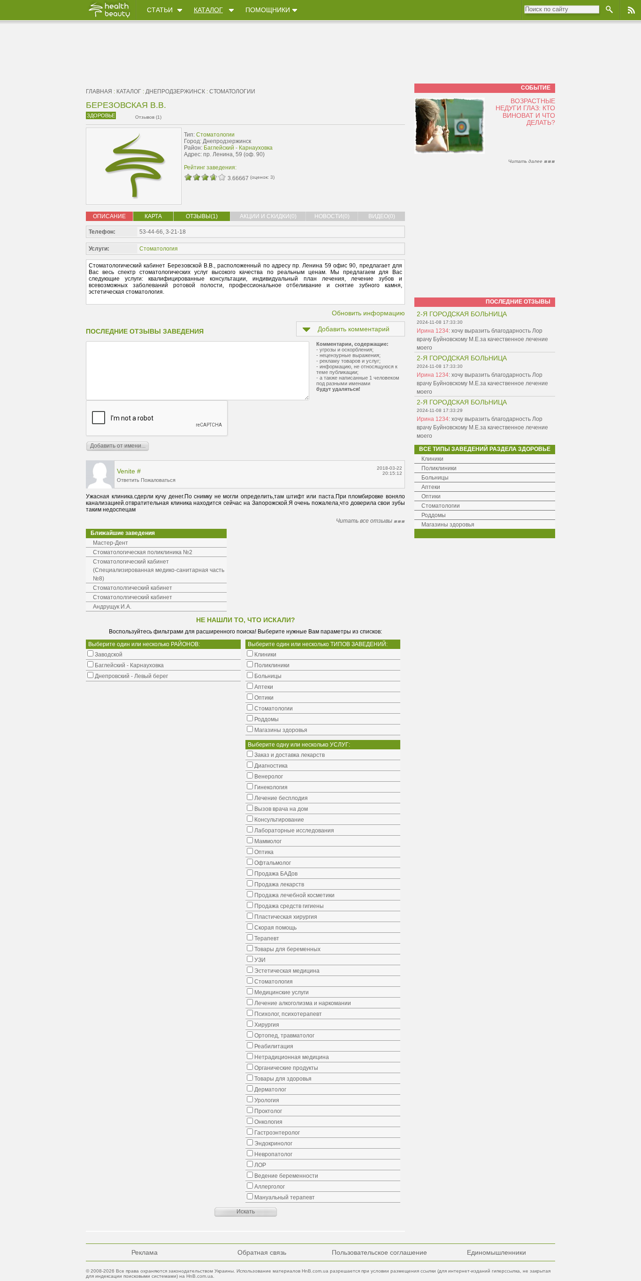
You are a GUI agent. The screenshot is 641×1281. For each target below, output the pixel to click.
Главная (99, 91)
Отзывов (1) (148, 117)
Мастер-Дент (110, 543)
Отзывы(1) (202, 216)
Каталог (208, 10)
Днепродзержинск (175, 91)
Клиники (432, 459)
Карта (153, 216)
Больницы (435, 477)
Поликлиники (439, 468)
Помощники (267, 10)
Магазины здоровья (447, 524)
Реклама (144, 1252)
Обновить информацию (368, 313)
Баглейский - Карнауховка (238, 148)
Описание (109, 216)
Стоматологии (232, 91)
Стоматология (158, 248)
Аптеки (430, 487)
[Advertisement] (346, 149)
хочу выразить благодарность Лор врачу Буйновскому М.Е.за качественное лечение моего (482, 339)
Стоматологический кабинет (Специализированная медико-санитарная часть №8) (158, 570)
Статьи (160, 10)
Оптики (431, 496)
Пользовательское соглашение (379, 1252)
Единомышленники (496, 1252)
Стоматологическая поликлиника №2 (142, 552)
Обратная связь (261, 1252)
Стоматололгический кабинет (132, 588)
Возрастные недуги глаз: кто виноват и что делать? (525, 111)
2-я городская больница (462, 314)
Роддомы (433, 515)
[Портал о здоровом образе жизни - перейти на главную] (109, 17)
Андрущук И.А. (112, 606)
